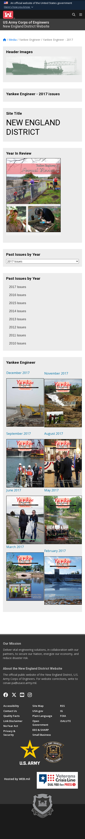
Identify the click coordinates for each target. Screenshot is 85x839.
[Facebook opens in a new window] (5, 694)
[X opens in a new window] (14, 694)
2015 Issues (17, 303)
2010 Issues (17, 343)
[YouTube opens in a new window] (22, 694)
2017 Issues (17, 287)
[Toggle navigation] (79, 15)
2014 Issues (17, 311)
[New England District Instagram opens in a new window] (30, 694)
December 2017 (17, 373)
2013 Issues (17, 319)
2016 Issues (17, 295)
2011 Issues (17, 335)
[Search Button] (72, 15)
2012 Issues (17, 327)
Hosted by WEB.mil (17, 779)
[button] (19, 7)
